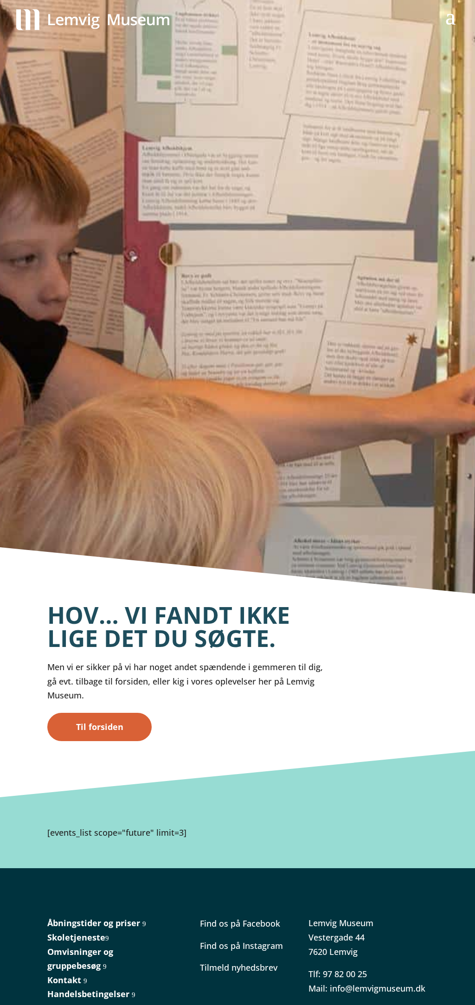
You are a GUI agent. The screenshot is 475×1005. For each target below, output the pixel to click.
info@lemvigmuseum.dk (377, 988)
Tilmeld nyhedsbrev (238, 967)
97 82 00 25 (345, 973)
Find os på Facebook (240, 923)
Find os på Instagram (241, 945)
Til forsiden (99, 726)
